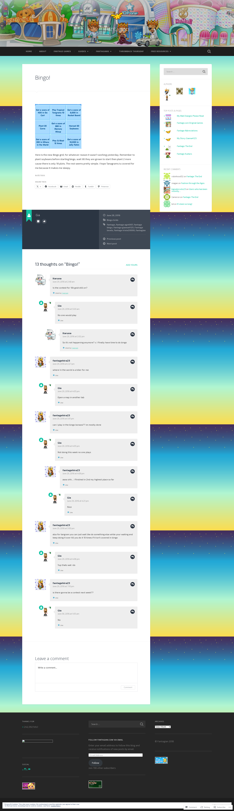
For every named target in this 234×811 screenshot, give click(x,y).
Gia (59, 305)
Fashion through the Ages (192, 183)
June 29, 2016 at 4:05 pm (69, 391)
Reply (132, 279)
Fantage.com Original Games (190, 123)
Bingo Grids (112, 220)
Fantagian (117, 29)
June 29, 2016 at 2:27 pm (63, 364)
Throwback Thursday (131, 51)
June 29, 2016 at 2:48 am (64, 281)
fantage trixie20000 (124, 230)
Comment (128, 687)
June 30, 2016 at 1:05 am (68, 613)
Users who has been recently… (189, 190)
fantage (111, 224)
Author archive (38, 221)
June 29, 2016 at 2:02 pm (73, 336)
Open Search (209, 51)
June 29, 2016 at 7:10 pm (63, 586)
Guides (82, 51)
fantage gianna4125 (123, 227)
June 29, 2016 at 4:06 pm (69, 559)
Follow (95, 762)
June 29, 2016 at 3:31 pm (63, 418)
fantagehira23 (61, 360)
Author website (44, 221)
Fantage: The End (184, 146)
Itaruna (57, 278)
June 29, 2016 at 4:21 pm (78, 501)
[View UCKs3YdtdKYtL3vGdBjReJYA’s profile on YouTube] (29, 769)
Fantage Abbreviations (187, 130)
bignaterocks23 (179, 189)
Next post (112, 243)
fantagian (141, 230)
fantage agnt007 (124, 224)
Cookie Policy (56, 806)
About (42, 51)
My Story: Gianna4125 (187, 138)
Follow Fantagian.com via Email (106, 740)
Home (29, 51)
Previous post (114, 239)
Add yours (131, 265)
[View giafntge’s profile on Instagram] (25, 769)
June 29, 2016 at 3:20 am (68, 309)
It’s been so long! (184, 204)
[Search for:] (186, 71)
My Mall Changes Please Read (190, 116)
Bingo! (42, 77)
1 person (65, 293)
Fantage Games (62, 51)
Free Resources (160, 51)
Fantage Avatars (184, 154)
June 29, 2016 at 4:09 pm (73, 473)
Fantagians (102, 51)
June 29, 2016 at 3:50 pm (63, 528)
